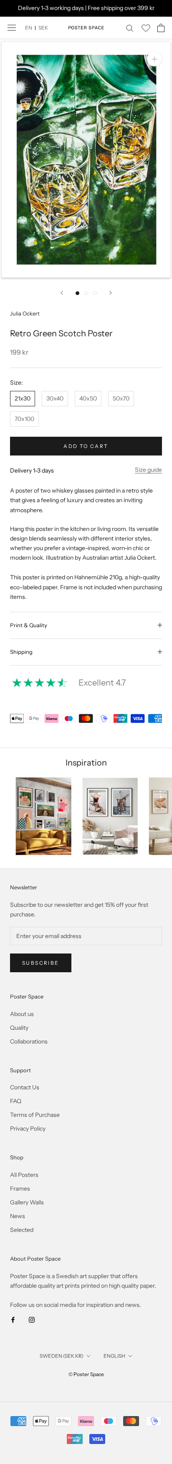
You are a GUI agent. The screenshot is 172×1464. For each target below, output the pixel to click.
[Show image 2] (86, 293)
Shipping (21, 651)
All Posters (24, 1175)
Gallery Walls (27, 1202)
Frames (20, 1188)
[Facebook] (13, 1319)
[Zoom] (154, 59)
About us (22, 1014)
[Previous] (62, 293)
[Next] (110, 293)
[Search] (130, 27)
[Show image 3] (95, 293)
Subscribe (40, 963)
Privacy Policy (28, 1128)
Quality (19, 1027)
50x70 (121, 398)
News (17, 1216)
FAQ (15, 1101)
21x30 (22, 398)
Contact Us (24, 1087)
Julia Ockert (25, 313)
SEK (43, 28)
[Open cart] (160, 28)
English (114, 1356)
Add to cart (85, 446)
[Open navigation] (12, 28)
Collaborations (29, 1041)
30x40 (54, 398)
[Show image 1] (77, 293)
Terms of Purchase (35, 1115)
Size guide (148, 469)
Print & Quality (28, 625)
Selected (21, 1230)
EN (28, 28)
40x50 (88, 398)
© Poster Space (86, 1374)
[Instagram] (32, 1319)
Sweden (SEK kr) (61, 1356)
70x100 (24, 419)
